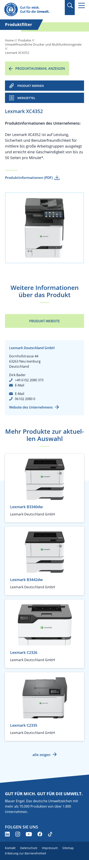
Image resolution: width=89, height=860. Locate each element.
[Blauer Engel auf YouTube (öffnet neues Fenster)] (29, 834)
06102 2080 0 (25, 399)
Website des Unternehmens (31, 407)
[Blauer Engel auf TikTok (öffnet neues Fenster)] (50, 834)
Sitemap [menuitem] (68, 848)
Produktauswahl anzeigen (40, 68)
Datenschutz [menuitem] (28, 848)
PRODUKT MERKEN (30, 86)
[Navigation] (81, 5)
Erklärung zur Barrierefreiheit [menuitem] (25, 853)
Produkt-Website (44, 321)
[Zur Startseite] (32, 10)
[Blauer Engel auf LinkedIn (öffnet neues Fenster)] (7, 834)
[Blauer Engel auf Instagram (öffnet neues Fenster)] (17, 834)
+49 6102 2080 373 (29, 380)
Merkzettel (26, 98)
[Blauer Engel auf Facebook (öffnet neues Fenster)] (39, 834)
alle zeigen (41, 754)
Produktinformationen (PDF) (29, 177)
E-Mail (19, 385)
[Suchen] (70, 5)
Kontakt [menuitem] (10, 848)
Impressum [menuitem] (50, 848)
